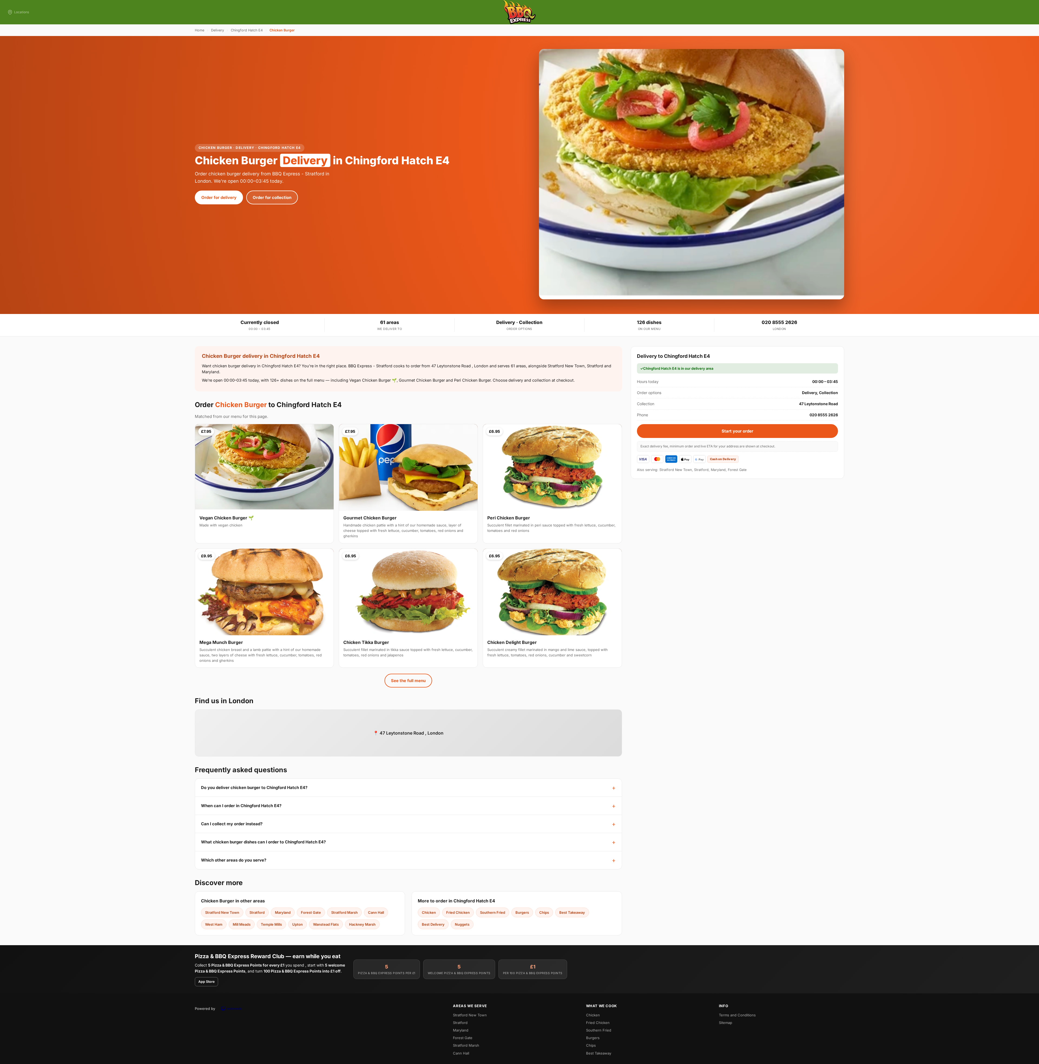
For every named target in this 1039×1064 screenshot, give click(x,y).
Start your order (737, 431)
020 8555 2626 (779, 322)
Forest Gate (311, 912)
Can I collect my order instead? (231, 823)
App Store (206, 982)
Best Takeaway (572, 912)
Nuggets (462, 924)
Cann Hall (376, 912)
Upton (297, 924)
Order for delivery (218, 197)
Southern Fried (492, 912)
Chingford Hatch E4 (247, 30)
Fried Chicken (458, 912)
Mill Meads (242, 924)
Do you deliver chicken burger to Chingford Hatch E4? (254, 787)
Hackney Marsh (362, 924)
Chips (544, 912)
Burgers (522, 912)
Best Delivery (433, 924)
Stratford (257, 912)
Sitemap (725, 1022)
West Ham (213, 924)
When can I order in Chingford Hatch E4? (241, 805)
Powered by (205, 1008)
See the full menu (408, 680)
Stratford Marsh (344, 912)
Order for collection (272, 197)
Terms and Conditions (737, 1015)
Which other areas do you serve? (233, 860)
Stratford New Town (222, 912)
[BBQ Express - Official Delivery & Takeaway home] (519, 12)
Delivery (217, 30)
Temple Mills (271, 924)
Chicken (429, 912)
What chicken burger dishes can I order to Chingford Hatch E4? (263, 841)
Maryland (283, 912)
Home (199, 30)
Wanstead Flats (326, 924)
